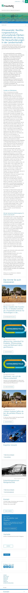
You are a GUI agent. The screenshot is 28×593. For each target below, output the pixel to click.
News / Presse (6, 576)
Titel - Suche (23, 1)
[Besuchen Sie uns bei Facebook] (4, 567)
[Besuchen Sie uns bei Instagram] (12, 567)
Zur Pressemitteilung (9, 316)
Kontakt (5, 580)
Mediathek (5, 579)
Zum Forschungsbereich (9, 492)
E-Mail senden (8, 511)
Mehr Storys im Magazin (9, 454)
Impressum (5, 581)
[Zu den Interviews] (14, 364)
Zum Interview (8, 351)
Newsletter (5, 577)
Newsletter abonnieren (10, 528)
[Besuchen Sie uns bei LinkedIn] (7, 567)
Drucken (7, 554)
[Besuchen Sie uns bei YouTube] (10, 567)
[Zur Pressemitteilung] (14, 294)
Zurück (8, 546)
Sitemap (5, 575)
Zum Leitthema (8, 457)
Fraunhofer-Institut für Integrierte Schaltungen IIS (11, 10)
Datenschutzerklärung (8, 583)
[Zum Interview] (14, 329)
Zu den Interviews (8, 386)
